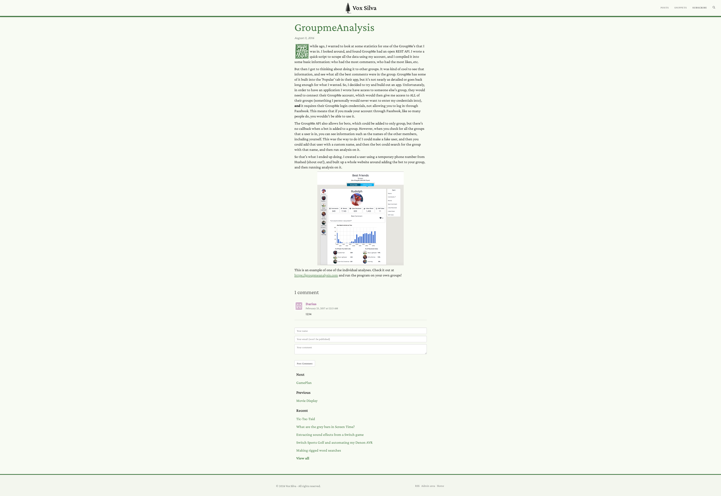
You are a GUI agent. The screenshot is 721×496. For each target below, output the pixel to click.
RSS (417, 485)
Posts (665, 7)
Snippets (680, 7)
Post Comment (305, 363)
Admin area (428, 485)
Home (440, 485)
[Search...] (714, 7)
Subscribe (699, 7)
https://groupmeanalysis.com (316, 275)
